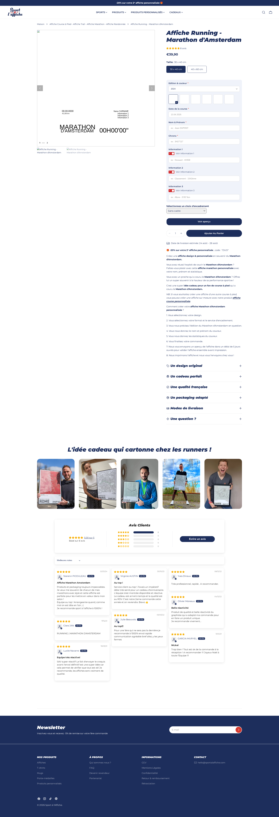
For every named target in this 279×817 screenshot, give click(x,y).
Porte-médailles (45, 778)
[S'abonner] (239, 730)
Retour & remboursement (156, 778)
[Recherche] (264, 12)
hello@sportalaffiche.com (211, 762)
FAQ (91, 767)
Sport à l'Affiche (53, 805)
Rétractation (148, 783)
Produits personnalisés (49, 783)
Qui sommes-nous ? (100, 762)
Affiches (41, 762)
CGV (144, 762)
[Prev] (40, 88)
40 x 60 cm (197, 69)
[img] (63, 571)
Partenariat (95, 778)
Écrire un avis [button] (197, 539)
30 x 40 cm (176, 69)
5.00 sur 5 (89, 537)
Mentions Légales (151, 767)
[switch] (171, 153)
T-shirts (41, 767)
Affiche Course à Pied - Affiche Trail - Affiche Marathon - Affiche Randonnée (87, 24)
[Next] (152, 88)
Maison (40, 24)
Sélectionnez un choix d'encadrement (187, 206)
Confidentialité (150, 773)
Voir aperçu (204, 221)
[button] (173, 48)
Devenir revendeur (99, 773)
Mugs (40, 773)
